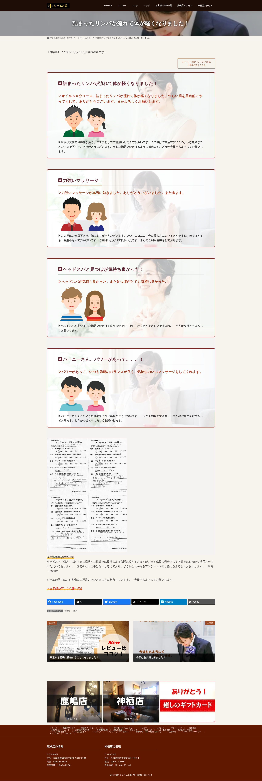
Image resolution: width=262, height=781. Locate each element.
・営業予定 (147, 730)
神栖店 (67, 611)
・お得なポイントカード (60, 730)
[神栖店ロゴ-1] (131, 701)
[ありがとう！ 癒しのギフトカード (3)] (187, 701)
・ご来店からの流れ (184, 730)
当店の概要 (117, 730)
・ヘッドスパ (158, 728)
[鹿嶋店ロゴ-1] (74, 701)
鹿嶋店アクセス (69, 728)
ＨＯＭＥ (53, 728)
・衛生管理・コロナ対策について (147, 732)
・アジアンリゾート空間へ (117, 732)
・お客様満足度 (101, 730)
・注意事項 (171, 732)
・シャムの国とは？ (58, 732)
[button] (196, 64)
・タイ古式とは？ (79, 732)
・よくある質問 (163, 730)
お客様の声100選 (82, 730)
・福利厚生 (191, 728)
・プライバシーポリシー (191, 732)
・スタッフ (96, 732)
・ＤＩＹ (68, 733)
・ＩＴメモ (54, 733)
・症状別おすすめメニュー (123, 728)
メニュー (103, 728)
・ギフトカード (175, 728)
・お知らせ (132, 730)
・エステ (143, 728)
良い (75, 611)
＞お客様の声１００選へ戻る (64, 588)
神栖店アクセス (87, 728)
